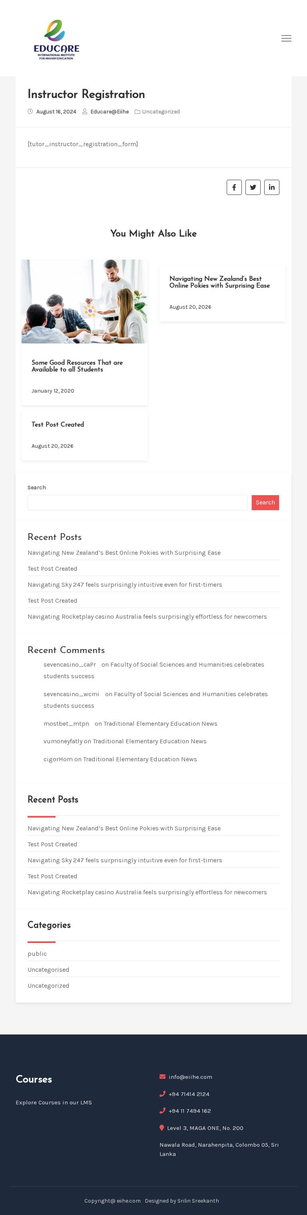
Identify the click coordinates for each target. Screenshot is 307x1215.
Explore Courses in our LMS (54, 1102)
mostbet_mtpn (66, 723)
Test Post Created (58, 425)
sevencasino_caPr (70, 664)
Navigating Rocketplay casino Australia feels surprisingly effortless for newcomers (147, 616)
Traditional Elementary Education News (160, 723)
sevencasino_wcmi (72, 694)
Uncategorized (49, 985)
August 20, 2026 (190, 307)
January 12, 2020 (53, 390)
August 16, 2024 (56, 111)
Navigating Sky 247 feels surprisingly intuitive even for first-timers (125, 584)
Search (37, 487)
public (37, 953)
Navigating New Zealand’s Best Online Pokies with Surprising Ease (219, 283)
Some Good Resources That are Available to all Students (77, 366)
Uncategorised (49, 969)
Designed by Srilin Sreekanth (182, 1200)
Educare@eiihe (109, 111)
